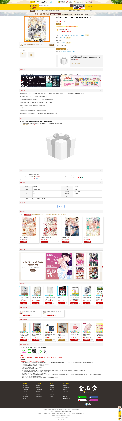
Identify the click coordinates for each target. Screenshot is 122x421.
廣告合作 (65, 389)
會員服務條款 (39, 396)
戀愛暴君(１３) (87, 237)
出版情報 (25, 391)
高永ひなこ (62, 37)
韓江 (45, 8)
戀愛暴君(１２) (65, 237)
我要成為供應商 (66, 387)
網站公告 (52, 396)
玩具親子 (65, 10)
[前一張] (25, 29)
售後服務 (52, 391)
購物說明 (52, 385)
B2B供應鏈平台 (66, 398)
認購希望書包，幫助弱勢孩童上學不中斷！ (67, 26)
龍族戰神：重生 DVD (74, 334)
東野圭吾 (49, 8)
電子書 (57, 10)
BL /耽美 (72, 35)
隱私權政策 (25, 396)
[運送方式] (120, 419)
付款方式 (52, 387)
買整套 (58, 24)
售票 (91, 10)
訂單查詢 (38, 387)
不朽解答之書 (57, 8)
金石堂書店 (25, 385)
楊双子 (52, 8)
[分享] (120, 415)
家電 (74, 10)
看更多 (51, 44)
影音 (87, 10)
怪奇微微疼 (60, 297)
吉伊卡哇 (66, 8)
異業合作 (65, 385)
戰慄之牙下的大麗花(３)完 (25, 237)
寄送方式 (52, 389)
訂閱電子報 (38, 391)
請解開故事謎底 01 (87, 297)
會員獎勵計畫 (39, 389)
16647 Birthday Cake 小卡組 (29, 311)
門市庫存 (69, 51)
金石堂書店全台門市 (27, 389)
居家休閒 (78, 10)
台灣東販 (63, 42)
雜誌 (54, 10)
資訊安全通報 (26, 398)
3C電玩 (70, 10)
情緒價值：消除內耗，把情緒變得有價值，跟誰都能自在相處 (75, 299)
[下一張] (49, 29)
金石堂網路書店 (26, 387)
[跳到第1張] (98, 86)
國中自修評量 (41, 8)
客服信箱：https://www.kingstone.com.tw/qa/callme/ (61, 415)
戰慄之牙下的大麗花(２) (46, 237)
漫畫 (66, 35)
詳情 (72, 61)
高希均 (70, 8)
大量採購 (73, 51)
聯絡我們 (52, 394)
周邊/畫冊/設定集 (80, 35)
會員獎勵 (32, 10)
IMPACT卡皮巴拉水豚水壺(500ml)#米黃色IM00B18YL (24, 335)
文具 (61, 10)
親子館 (46, 10)
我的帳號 (38, 385)
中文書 (36, 10)
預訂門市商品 (63, 51)
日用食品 (83, 10)
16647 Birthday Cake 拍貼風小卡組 (54, 311)
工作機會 (25, 394)
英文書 (50, 10)
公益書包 (62, 8)
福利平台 (65, 396)
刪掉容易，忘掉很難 (36, 297)
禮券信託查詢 (39, 394)
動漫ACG (42, 10)
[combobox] (54, 5)
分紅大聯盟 (65, 391)
